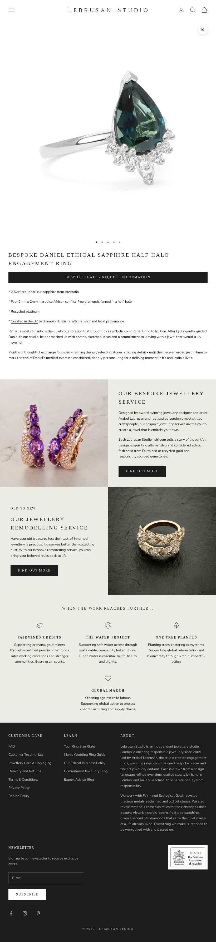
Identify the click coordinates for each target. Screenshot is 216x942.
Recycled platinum (25, 311)
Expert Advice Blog (79, 779)
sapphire (49, 292)
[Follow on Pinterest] (38, 913)
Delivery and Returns (24, 771)
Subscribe (27, 894)
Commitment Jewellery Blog (86, 771)
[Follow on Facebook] (11, 913)
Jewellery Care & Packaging (29, 763)
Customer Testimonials (25, 754)
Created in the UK (24, 321)
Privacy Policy (19, 787)
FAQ (11, 746)
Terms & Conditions (23, 779)
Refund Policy (19, 796)
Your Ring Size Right (79, 746)
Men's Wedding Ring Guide (85, 754)
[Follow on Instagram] (24, 913)
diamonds (92, 301)
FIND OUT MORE (142, 471)
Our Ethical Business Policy (84, 763)
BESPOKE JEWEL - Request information (108, 277)
